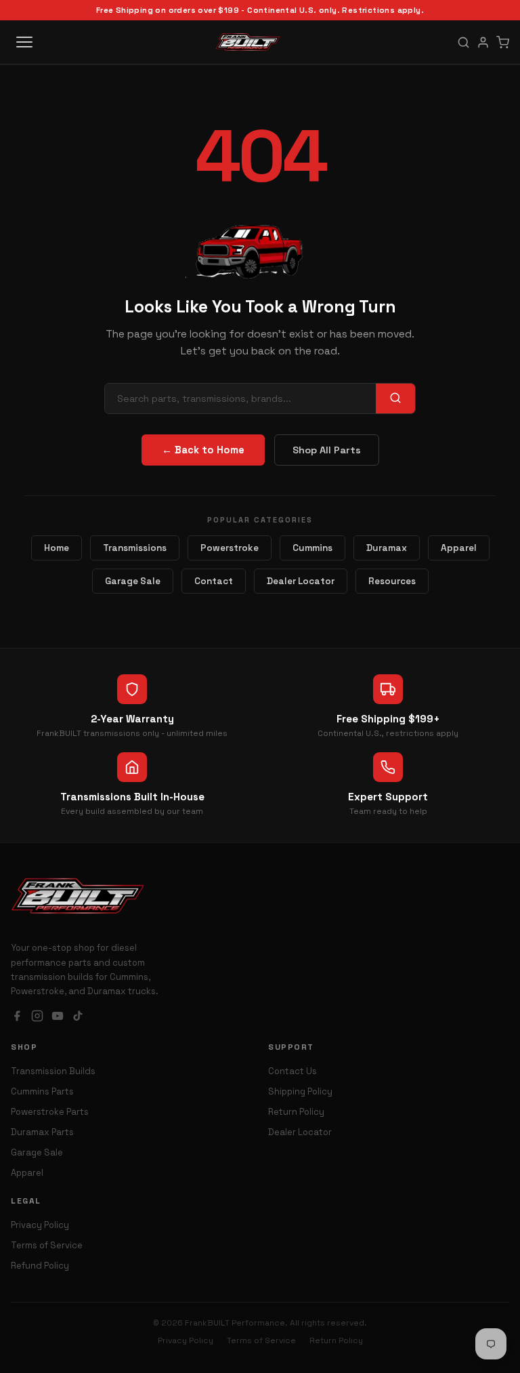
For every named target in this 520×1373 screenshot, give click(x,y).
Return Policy (296, 1112)
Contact (213, 581)
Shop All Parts (326, 450)
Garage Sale (132, 581)
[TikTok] (78, 1017)
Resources (392, 581)
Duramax (386, 548)
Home (56, 548)
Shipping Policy (300, 1091)
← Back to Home (203, 450)
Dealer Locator (300, 581)
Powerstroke (229, 548)
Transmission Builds (53, 1071)
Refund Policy (40, 1265)
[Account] (483, 42)
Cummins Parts (42, 1091)
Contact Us (292, 1071)
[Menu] (24, 42)
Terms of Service (47, 1245)
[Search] (463, 42)
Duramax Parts (42, 1132)
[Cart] (502, 42)
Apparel (459, 548)
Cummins (312, 548)
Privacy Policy (40, 1225)
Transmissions (135, 548)
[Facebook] (17, 1017)
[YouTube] (57, 1017)
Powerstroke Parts (50, 1112)
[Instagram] (37, 1017)
